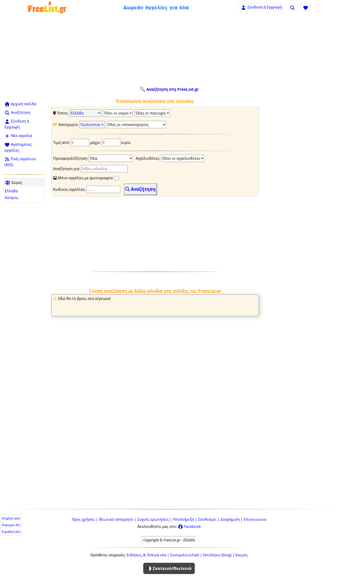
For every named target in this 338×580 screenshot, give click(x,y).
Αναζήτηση (20, 112)
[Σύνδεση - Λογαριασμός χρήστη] (243, 7)
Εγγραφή (274, 7)
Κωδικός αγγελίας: (69, 189)
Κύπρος (11, 197)
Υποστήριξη (183, 519)
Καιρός (241, 554)
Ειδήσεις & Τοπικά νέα (146, 554)
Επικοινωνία (255, 519)
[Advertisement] (169, 50)
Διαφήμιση (230, 519)
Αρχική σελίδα (23, 103)
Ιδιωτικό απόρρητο (116, 519)
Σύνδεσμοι (207, 519)
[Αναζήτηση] (292, 7)
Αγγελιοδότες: (148, 158)
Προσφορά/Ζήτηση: (71, 158)
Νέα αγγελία (21, 135)
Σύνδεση (255, 7)
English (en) (11, 518)
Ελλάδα (11, 190)
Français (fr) (11, 525)
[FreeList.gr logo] (47, 7)
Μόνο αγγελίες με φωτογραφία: (85, 177)
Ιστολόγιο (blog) (217, 554)
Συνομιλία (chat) (184, 554)
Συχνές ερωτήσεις (153, 519)
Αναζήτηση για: (67, 168)
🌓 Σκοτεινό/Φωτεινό (169, 568)
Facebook (192, 526)
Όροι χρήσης (83, 519)
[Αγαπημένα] (305, 7)
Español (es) (11, 531)
